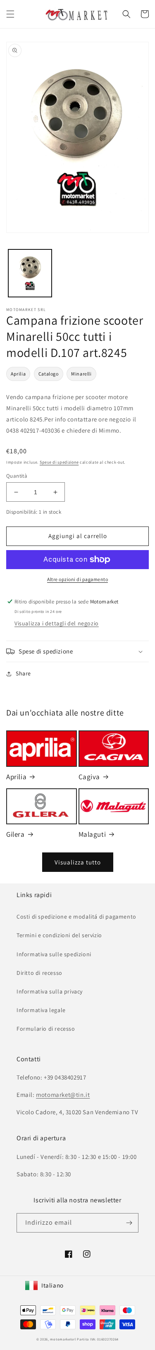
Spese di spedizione (59, 462)
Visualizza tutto (78, 862)
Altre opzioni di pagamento (77, 579)
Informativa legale (41, 1010)
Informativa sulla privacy (50, 991)
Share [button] (23, 673)
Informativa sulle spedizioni (54, 954)
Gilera (15, 834)
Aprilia (18, 374)
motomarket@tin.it (63, 1095)
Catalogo (48, 374)
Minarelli (81, 374)
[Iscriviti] (129, 1223)
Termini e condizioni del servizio (59, 935)
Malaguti (92, 834)
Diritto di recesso (39, 973)
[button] (10, 14)
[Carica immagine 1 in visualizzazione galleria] (30, 273)
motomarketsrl (63, 1339)
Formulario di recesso (46, 1028)
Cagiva (89, 776)
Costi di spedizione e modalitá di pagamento (76, 916)
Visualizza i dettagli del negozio (56, 623)
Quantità (16, 475)
